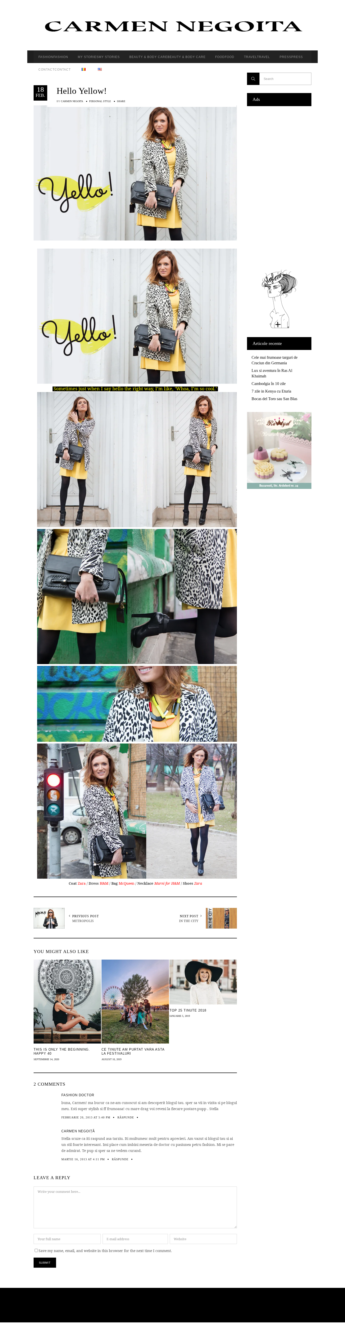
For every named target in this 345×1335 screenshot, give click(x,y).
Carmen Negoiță (78, 1131)
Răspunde (125, 1117)
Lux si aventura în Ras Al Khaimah (272, 373)
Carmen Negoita (72, 101)
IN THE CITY (188, 920)
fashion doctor (77, 1095)
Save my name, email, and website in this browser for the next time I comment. (105, 1250)
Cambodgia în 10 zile (269, 383)
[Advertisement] (279, 186)
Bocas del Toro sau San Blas (274, 399)
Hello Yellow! (82, 91)
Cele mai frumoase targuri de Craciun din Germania (275, 360)
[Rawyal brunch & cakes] (279, 487)
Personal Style (100, 101)
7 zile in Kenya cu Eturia (271, 391)
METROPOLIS (83, 920)
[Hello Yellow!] (135, 172)
